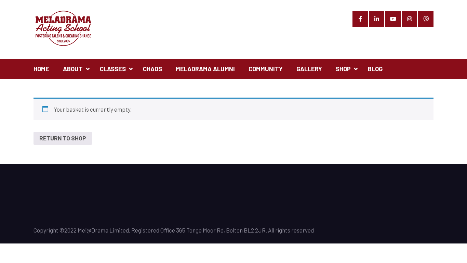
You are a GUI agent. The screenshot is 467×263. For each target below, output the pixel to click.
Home (41, 69)
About (73, 69)
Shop (343, 69)
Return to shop (62, 138)
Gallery (309, 69)
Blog (375, 69)
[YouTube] (393, 19)
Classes (113, 69)
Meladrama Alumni (205, 69)
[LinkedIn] (376, 19)
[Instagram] (409, 19)
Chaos (152, 69)
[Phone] (425, 19)
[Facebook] (360, 19)
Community (266, 69)
